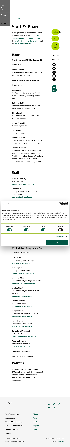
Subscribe (56, 32)
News (35, 418)
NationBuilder (60, 441)
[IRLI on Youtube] (54, 76)
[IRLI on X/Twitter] (54, 68)
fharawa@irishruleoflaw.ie (22, 346)
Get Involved (56, 46)
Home (14, 19)
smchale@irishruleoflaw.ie (22, 197)
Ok (57, 242)
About (20, 19)
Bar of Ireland (34, 38)
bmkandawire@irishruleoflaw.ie (24, 336)
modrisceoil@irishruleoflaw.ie (23, 283)
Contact (36, 422)
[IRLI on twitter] (52, 404)
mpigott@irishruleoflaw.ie (22, 296)
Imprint (36, 426)
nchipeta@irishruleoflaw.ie (22, 326)
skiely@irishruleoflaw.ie (21, 263)
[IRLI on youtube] (47, 407)
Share (54, 90)
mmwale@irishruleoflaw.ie (22, 316)
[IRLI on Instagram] (54, 72)
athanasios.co (61, 438)
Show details (60, 236)
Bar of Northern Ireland (24, 44)
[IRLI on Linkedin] (54, 64)
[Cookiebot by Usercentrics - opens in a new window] (60, 203)
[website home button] (9, 402)
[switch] (23, 229)
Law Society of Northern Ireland (27, 41)
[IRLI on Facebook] (54, 79)
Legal (35, 429)
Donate (56, 38)
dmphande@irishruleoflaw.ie (23, 273)
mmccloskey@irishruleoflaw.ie (24, 184)
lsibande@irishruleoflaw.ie (22, 306)
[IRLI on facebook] (52, 407)
